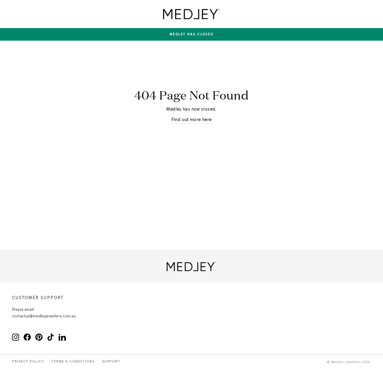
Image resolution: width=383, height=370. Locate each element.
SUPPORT (111, 361)
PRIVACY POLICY (28, 361)
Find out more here (191, 119)
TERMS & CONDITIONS (73, 361)
